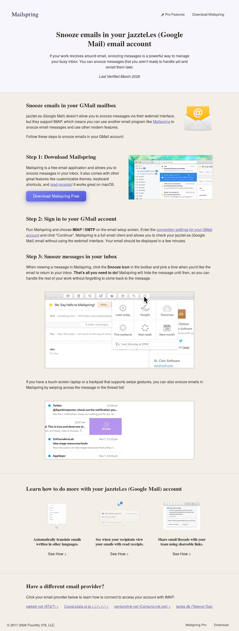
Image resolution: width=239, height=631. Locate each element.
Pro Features (174, 14)
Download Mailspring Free (56, 196)
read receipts (61, 184)
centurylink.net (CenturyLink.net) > (142, 606)
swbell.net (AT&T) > (42, 606)
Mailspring (25, 14)
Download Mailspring (208, 14)
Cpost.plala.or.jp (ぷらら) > (86, 606)
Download (221, 624)
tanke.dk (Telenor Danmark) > (200, 606)
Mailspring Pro (196, 624)
